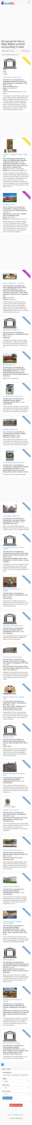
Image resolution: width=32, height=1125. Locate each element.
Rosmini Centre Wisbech (11, 886)
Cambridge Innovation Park (12, 77)
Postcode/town (7, 1072)
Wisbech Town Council (10, 810)
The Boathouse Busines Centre (13, 462)
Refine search (26, 50)
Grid (9, 51)
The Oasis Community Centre (13, 396)
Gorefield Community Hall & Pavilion (12, 1000)
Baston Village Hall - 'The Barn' (13, 283)
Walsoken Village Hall (10, 429)
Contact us (21, 1115)
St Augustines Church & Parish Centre (13, 548)
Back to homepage (13, 1115)
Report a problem (17, 1105)
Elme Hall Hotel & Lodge (11, 1043)
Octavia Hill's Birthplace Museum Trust (14, 774)
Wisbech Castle (8, 737)
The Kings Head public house (13, 625)
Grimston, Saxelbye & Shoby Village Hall (15, 155)
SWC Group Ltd (8, 959)
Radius (5, 1078)
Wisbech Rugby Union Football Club (13, 698)
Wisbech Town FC (9, 365)
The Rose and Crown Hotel (12, 657)
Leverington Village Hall (11, 516)
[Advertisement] (16, 22)
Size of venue (6, 1091)
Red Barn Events (9, 204)
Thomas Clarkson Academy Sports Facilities (12, 922)
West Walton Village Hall (11, 330)
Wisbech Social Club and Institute (11, 590)
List (5, 51)
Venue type (6, 1085)
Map (13, 51)
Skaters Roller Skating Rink (12, 850)
